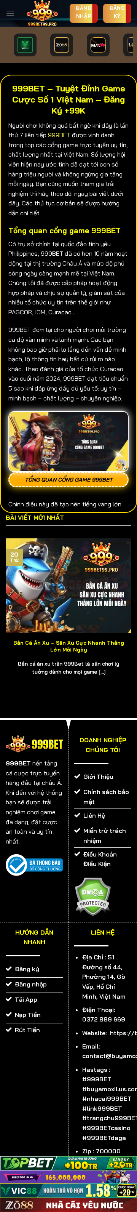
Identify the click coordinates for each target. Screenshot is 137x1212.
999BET (59, 135)
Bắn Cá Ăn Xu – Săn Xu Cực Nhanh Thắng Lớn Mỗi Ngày (68, 646)
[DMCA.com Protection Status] (92, 896)
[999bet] (42, 13)
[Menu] (10, 13)
